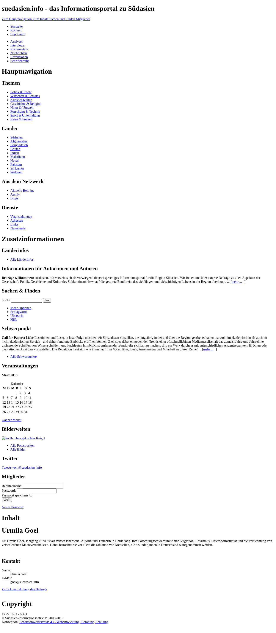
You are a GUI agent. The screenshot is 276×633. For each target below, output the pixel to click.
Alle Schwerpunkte (23, 356)
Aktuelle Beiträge (22, 190)
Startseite (16, 26)
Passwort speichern (15, 495)
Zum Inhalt (41, 19)
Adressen (16, 220)
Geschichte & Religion (25, 104)
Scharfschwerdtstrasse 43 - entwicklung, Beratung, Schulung (63, 622)
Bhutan (15, 149)
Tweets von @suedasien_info (22, 467)
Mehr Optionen (20, 308)
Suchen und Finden (62, 19)
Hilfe (13, 319)
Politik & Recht (20, 92)
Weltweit (16, 172)
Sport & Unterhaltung (25, 115)
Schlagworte (18, 312)
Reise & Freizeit (21, 119)
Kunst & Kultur (21, 100)
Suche (6, 300)
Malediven (17, 157)
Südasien (16, 137)
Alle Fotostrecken (22, 445)
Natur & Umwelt (21, 107)
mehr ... (237, 281)
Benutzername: (12, 486)
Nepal (14, 160)
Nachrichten (18, 53)
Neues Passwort (13, 507)
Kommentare (19, 49)
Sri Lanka (17, 168)
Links (14, 224)
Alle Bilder (17, 449)
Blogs (14, 198)
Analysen (16, 41)
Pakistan (16, 164)
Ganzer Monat (11, 420)
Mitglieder (83, 19)
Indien (14, 153)
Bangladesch (19, 145)
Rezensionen (19, 57)
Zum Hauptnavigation (17, 19)
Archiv (15, 194)
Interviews (17, 45)
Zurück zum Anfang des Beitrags (24, 589)
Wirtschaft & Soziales (25, 96)
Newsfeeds (17, 228)
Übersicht (17, 315)
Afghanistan (18, 141)
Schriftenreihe (19, 61)
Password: (9, 490)
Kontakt (15, 30)
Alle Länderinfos (21, 259)
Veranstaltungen (21, 216)
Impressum (17, 34)
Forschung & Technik (25, 111)
